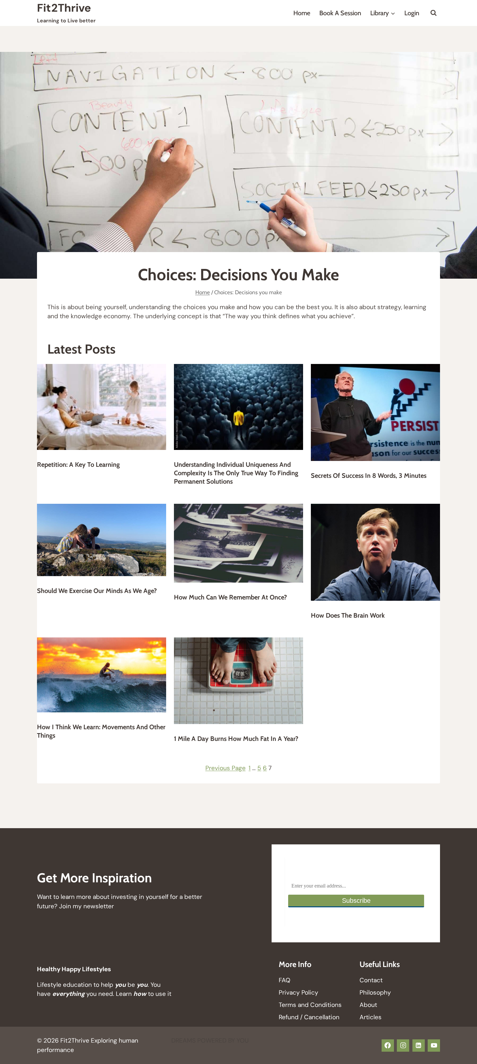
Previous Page (225, 768)
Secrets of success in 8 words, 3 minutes (368, 475)
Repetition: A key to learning (78, 464)
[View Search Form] (433, 12)
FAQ (284, 980)
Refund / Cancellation (309, 1017)
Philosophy (375, 992)
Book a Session (340, 13)
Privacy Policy (298, 992)
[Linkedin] (418, 1045)
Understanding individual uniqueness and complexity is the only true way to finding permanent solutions (236, 473)
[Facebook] (388, 1045)
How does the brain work (348, 615)
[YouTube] (434, 1045)
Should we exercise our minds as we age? (97, 591)
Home (301, 13)
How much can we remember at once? (230, 597)
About (368, 1005)
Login (411, 13)
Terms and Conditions (310, 1005)
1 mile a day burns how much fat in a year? (236, 739)
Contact (371, 980)
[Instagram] (403, 1045)
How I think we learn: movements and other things (101, 731)
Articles (371, 1017)
